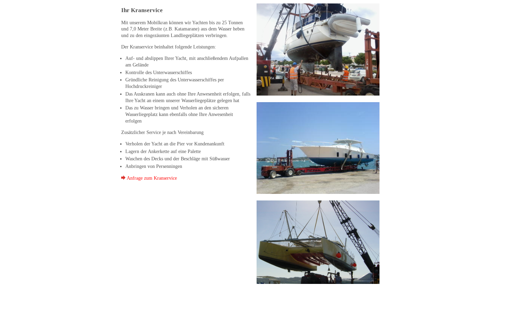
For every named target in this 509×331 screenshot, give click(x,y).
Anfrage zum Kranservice (151, 178)
